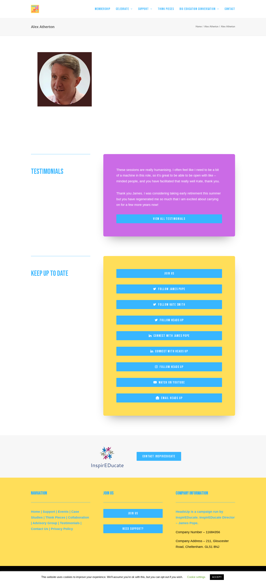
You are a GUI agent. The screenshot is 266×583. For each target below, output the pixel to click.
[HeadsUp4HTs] (35, 9)
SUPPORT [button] (143, 9)
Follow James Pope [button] (171, 289)
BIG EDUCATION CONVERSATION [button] (198, 9)
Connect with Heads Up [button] (171, 351)
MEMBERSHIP (102, 9)
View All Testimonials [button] (169, 219)
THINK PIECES (166, 9)
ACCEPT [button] (217, 577)
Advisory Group (45, 523)
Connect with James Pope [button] (171, 336)
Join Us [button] (169, 273)
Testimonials (70, 523)
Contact (230, 9)
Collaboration (78, 517)
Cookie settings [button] (196, 576)
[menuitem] (104, 9)
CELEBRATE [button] (122, 9)
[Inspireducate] (107, 456)
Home (199, 26)
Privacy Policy (62, 529)
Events (63, 511)
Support (49, 511)
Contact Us (39, 529)
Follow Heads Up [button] (172, 320)
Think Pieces (55, 517)
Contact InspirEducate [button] (158, 456)
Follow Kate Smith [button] (171, 305)
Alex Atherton (211, 26)
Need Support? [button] (133, 529)
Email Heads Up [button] (171, 398)
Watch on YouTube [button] (172, 382)
